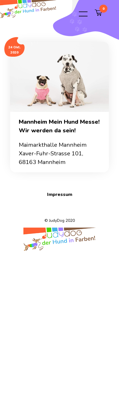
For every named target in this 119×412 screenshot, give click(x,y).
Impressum (59, 194)
